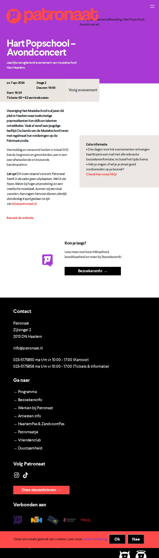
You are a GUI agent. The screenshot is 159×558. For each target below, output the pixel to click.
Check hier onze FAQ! (101, 174)
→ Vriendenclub (27, 440)
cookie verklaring (95, 539)
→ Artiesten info (27, 416)
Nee (136, 539)
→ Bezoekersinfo (27, 399)
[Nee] (154, 540)
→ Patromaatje (25, 432)
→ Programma (25, 391)
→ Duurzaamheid (27, 448)
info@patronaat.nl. (24, 203)
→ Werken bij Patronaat (33, 407)
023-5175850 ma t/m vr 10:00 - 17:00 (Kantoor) (51, 359)
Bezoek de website (20, 218)
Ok (117, 539)
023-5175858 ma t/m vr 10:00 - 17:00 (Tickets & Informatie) (61, 366)
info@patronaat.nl (28, 348)
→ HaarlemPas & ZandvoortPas (38, 423)
